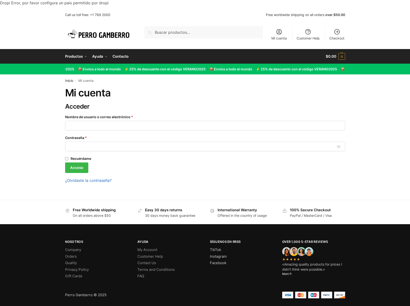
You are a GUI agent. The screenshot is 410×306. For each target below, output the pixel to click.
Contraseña (85, 137)
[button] (335, 56)
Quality (71, 263)
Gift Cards (73, 276)
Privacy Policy (77, 269)
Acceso (76, 167)
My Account (147, 249)
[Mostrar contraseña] (338, 146)
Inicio (69, 81)
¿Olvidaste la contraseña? (88, 180)
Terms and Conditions (156, 269)
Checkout (336, 38)
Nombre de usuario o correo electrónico (108, 117)
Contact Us (146, 263)
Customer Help (308, 38)
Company (73, 249)
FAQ (140, 276)
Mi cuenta (279, 38)
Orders (71, 256)
